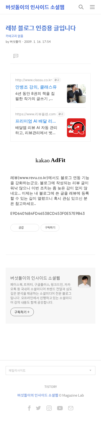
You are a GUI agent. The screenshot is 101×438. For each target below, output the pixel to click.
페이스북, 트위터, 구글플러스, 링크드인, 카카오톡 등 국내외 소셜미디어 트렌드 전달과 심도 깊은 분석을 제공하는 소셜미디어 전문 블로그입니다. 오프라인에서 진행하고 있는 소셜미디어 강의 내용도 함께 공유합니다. (41, 293)
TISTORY (50, 386)
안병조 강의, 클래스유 (36, 86)
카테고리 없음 (14, 35)
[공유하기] (28, 227)
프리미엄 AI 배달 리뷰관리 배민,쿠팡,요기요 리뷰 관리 (36, 121)
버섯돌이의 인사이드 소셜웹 (35, 7)
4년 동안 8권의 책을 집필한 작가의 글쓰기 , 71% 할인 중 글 (35, 96)
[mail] (70, 409)
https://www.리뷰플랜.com (35, 114)
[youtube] (60, 409)
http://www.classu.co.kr (33, 80)
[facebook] (29, 409)
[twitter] (38, 409)
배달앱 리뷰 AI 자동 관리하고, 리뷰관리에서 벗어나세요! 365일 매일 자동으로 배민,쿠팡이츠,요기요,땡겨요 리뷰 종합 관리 (36, 130)
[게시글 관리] (34, 227)
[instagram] (49, 409)
